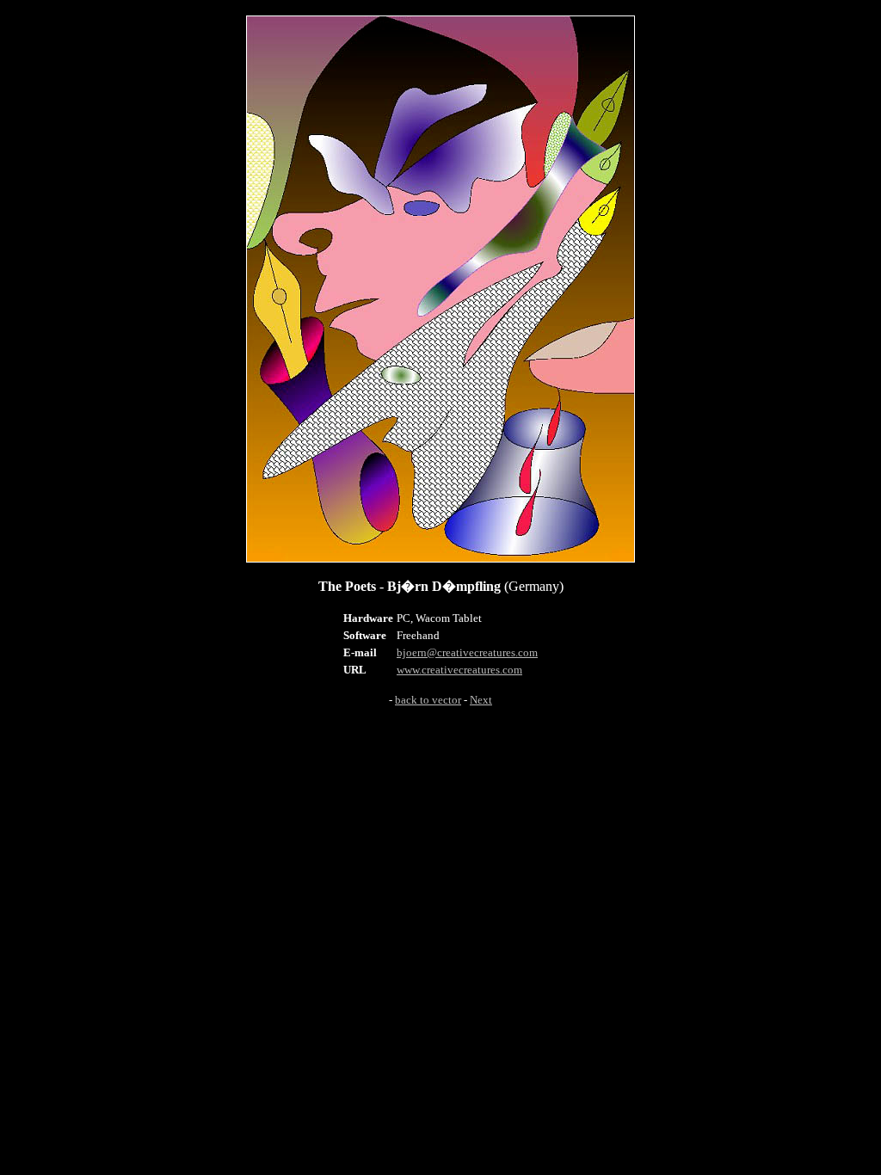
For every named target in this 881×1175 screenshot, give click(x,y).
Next (481, 699)
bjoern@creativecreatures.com (467, 652)
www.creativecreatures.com (459, 669)
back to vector (428, 699)
